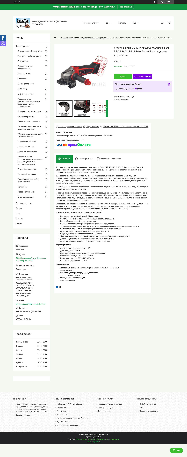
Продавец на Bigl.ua (93, 437)
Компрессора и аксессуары (29, 111)
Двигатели (22, 79)
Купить (123, 77)
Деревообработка (25, 94)
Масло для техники (26, 84)
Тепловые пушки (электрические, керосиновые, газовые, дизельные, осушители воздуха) (31, 160)
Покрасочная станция (27, 169)
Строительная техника (27, 152)
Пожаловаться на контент (85, 439)
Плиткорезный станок (27, 142)
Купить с (138, 77)
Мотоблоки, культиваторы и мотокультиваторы (29, 128)
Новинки (108, 23)
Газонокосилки (24, 74)
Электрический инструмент (29, 56)
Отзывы (19, 208)
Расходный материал (27, 174)
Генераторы (23, 61)
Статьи (19, 223)
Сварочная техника (26, 147)
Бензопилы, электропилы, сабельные (72, 418)
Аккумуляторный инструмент (30, 51)
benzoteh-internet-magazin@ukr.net (31, 304)
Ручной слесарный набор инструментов (28, 180)
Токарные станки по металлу (110, 404)
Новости (19, 218)
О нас (18, 213)
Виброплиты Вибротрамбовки (69, 404)
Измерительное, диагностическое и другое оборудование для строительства (29, 103)
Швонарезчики (104, 411)
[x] (60, 287)
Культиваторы (63, 422)
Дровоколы (62, 415)
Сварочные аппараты (149, 411)
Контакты (122, 23)
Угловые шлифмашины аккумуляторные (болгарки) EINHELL (86, 38)
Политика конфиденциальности (107, 439)
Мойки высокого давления (29, 121)
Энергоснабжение (25, 197)
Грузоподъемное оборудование (25, 67)
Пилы (142, 408)
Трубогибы (22, 187)
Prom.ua (105, 434)
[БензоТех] (23, 23)
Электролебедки (105, 408)
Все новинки (126, 7)
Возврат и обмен (23, 415)
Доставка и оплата (24, 203)
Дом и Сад (22, 89)
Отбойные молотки (148, 404)
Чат (178, 450)
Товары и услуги (89, 23)
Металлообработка (26, 117)
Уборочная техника (26, 192)
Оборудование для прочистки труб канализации (30, 135)
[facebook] (57, 287)
